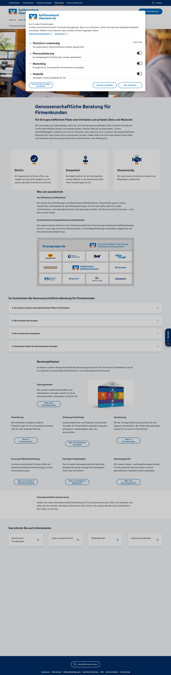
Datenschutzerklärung (39, 33)
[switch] (139, 53)
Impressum (60, 33)
